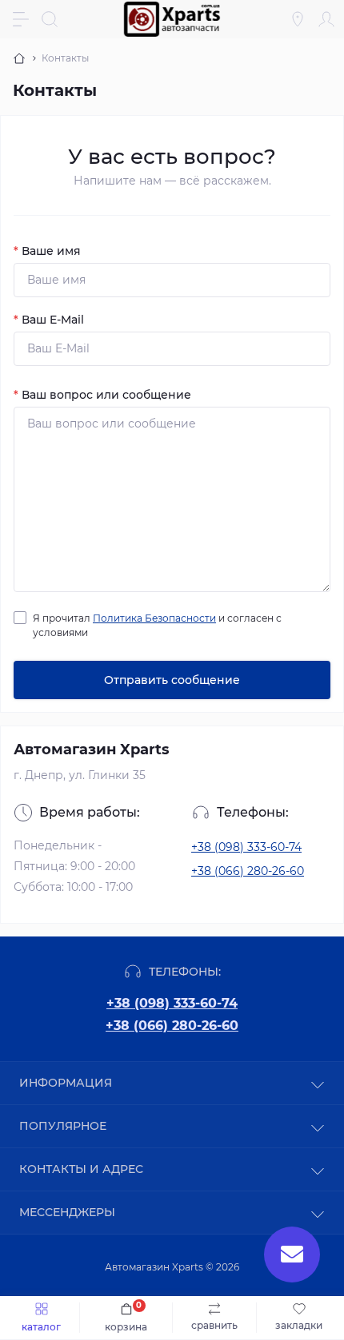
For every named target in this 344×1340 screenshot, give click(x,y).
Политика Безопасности (154, 618)
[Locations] (298, 19)
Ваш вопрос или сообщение (102, 395)
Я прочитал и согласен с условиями (157, 625)
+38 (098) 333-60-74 (246, 847)
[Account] (326, 19)
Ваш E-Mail (49, 319)
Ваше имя (47, 251)
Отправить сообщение (172, 680)
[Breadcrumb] (19, 58)
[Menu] (21, 19)
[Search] (50, 19)
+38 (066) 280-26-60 (247, 871)
